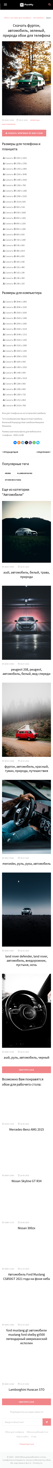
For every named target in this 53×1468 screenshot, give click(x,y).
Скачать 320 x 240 (15, 272)
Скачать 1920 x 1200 (16, 340)
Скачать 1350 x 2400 (16, 168)
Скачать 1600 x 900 (15, 361)
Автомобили (38, 17)
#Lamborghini (24, 473)
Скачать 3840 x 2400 (16, 301)
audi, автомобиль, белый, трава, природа (26, 574)
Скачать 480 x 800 (15, 256)
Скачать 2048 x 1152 (16, 334)
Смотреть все (26, 1070)
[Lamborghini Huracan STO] (26, 1366)
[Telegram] (22, 442)
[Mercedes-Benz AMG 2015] (26, 1105)
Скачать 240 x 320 (15, 283)
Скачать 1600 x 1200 (16, 350)
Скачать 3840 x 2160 (16, 307)
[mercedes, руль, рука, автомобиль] (26, 817)
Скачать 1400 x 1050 (16, 367)
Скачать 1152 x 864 (15, 400)
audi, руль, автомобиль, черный (26, 1057)
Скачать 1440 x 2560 (16, 179)
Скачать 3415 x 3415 (16, 158)
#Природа (35, 120)
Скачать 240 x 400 (15, 278)
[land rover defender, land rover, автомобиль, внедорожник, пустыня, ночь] (26, 910)
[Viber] (30, 442)
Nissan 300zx (26, 1228)
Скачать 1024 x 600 (15, 201)
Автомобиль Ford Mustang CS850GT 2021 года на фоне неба (26, 1276)
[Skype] (38, 442)
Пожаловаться (26, 1444)
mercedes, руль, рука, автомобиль (26, 863)
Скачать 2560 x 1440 (16, 318)
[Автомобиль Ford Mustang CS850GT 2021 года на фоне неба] (26, 1251)
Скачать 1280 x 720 (15, 394)
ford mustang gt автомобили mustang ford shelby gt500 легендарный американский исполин (26, 1336)
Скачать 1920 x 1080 (16, 345)
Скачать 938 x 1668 (15, 212)
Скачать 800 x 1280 (15, 229)
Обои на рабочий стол (37, 1432)
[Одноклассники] (19, 442)
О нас (33, 1436)
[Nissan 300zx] (26, 1204)
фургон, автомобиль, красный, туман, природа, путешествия (26, 768)
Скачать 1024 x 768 (15, 405)
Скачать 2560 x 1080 (16, 323)
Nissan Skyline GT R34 (26, 1181)
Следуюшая (43, 452)
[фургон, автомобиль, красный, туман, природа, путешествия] (26, 720)
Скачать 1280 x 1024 (16, 378)
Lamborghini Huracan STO (26, 1389)
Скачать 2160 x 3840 (16, 174)
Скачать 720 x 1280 (15, 239)
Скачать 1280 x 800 (15, 389)
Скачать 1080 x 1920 (16, 196)
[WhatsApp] (34, 442)
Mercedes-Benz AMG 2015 (26, 1129)
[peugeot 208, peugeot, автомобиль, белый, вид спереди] (26, 623)
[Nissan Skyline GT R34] (26, 1154)
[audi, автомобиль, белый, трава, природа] (26, 532)
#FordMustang (13, 480)
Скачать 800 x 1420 (15, 218)
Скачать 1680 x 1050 (16, 356)
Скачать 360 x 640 (15, 261)
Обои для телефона (14, 1432)
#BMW (8, 473)
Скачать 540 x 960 (15, 245)
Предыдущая (10, 452)
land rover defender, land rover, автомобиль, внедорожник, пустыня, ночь (26, 960)
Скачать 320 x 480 (15, 267)
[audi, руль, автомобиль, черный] (26, 1011)
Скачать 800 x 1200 (15, 223)
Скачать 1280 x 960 (15, 383)
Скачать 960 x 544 (15, 207)
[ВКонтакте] (15, 442)
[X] (26, 442)
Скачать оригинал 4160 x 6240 (25, 133)
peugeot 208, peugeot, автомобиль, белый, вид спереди (26, 671)
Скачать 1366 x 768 (15, 185)
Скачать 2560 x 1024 (16, 329)
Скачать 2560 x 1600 (16, 312)
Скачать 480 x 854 (15, 250)
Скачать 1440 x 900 (15, 372)
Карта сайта (23, 1436)
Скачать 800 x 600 (15, 234)
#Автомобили (8, 124)
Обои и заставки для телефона (17, 17)
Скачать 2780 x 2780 (16, 163)
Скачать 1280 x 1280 (16, 190)
